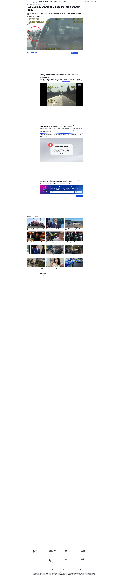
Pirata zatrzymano (66, 80)
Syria (49, 557)
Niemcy (50, 560)
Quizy (51, 1)
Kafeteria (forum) (35, 552)
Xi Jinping (82, 557)
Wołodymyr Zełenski (83, 558)
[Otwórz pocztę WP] (85, 1)
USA (49, 559)
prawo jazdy (45, 128)
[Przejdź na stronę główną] (34, 2)
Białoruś (50, 561)
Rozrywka (55, 1)
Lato (65, 558)
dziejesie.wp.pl (66, 183)
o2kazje (46, 1)
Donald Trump (83, 552)
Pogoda (60, 1)
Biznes (64, 1)
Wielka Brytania (51, 562)
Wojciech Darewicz (33, 52)
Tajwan (50, 558)
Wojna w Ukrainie (67, 557)
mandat (45, 125)
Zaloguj (92, 1)
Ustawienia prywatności (80, 569)
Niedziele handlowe (67, 552)
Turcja (49, 553)
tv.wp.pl (34, 553)
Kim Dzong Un (83, 551)
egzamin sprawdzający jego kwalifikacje (63, 181)
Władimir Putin (83, 553)
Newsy (66, 551)
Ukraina (50, 552)
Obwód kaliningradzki (68, 553)
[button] (88, 1)
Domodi (34, 551)
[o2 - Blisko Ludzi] (37, 2)
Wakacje (66, 559)
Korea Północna (51, 551)
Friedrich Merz (83, 559)
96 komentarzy (75, 52)
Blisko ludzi (41, 1)
